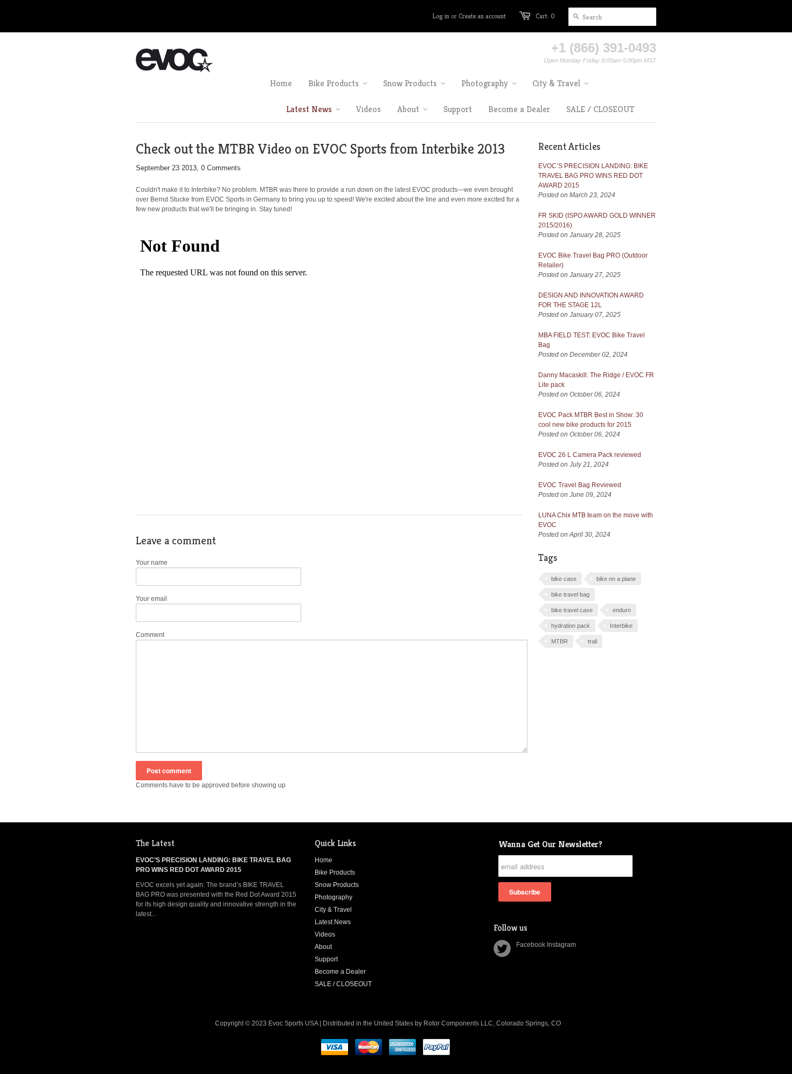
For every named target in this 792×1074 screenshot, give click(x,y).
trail (592, 641)
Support (326, 959)
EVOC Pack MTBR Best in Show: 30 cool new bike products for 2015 (590, 419)
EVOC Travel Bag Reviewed (579, 485)
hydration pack (570, 625)
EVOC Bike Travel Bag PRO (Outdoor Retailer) (593, 260)
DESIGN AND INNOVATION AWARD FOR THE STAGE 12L (591, 300)
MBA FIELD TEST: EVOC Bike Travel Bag (591, 340)
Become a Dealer (340, 971)
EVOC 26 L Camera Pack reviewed (589, 455)
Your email (151, 598)
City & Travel (333, 909)
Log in (441, 16)
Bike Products (335, 872)
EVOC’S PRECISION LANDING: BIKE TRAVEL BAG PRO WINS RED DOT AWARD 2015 (593, 175)
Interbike (621, 625)
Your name (152, 562)
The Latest (155, 843)
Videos (325, 934)
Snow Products (337, 885)
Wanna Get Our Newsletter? (550, 844)
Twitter (502, 948)
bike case (563, 579)
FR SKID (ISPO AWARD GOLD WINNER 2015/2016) (597, 220)
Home (323, 860)
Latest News (333, 922)
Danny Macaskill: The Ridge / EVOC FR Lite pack (596, 380)
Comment (150, 635)
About (323, 947)
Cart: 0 (545, 16)
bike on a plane (616, 579)
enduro (622, 610)
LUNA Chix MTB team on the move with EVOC (595, 520)
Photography (333, 897)
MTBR (559, 641)
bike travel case (572, 610)
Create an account (482, 16)
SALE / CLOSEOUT (343, 984)
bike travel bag (570, 594)
